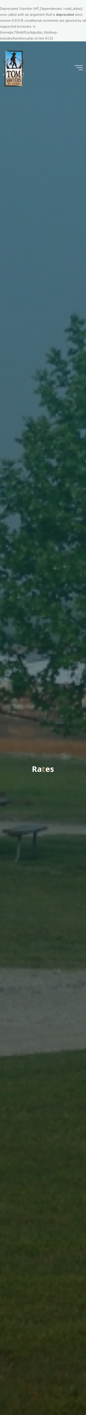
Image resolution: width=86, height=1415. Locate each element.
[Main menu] (79, 67)
